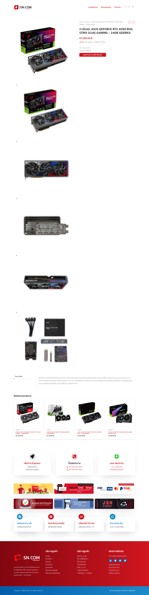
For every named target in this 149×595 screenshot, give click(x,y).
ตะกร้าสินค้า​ (49, 564)
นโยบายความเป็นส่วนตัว (52, 573)
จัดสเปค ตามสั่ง (82, 556)
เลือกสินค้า (48, 559)
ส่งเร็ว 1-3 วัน (81, 567)
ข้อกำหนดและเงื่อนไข (51, 570)
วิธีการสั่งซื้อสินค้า (82, 559)
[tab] (24, 376)
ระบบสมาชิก (49, 567)
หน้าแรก (47, 556)
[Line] (110, 560)
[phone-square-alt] (126, 7)
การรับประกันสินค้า (82, 570)
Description (19, 376)
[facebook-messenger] (133, 7)
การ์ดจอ (86, 22)
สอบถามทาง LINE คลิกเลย (92, 54)
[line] (130, 7)
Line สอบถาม (117, 463)
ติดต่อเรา (48, 562)
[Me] (115, 560)
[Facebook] (120, 560)
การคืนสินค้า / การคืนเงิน (84, 573)
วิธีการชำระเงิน (81, 562)
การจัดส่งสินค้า (81, 564)
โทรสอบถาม (74, 463)
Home (81, 22)
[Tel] (125, 560)
